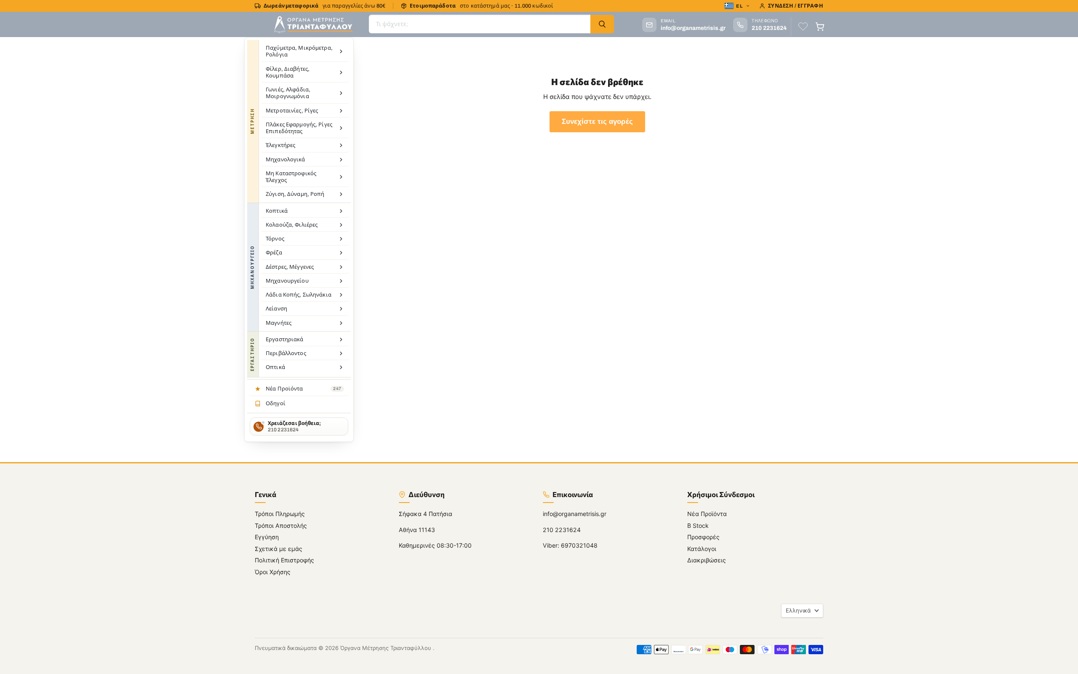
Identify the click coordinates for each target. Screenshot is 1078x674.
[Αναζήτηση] (602, 24)
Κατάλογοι (701, 548)
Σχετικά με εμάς (278, 548)
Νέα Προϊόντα (707, 513)
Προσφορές (703, 536)
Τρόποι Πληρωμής (280, 513)
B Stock (698, 525)
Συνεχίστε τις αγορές (597, 121)
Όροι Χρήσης (273, 571)
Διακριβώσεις (706, 560)
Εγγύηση (267, 536)
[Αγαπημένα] (803, 26)
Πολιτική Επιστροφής (284, 560)
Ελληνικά (798, 610)
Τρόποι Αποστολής (281, 525)
